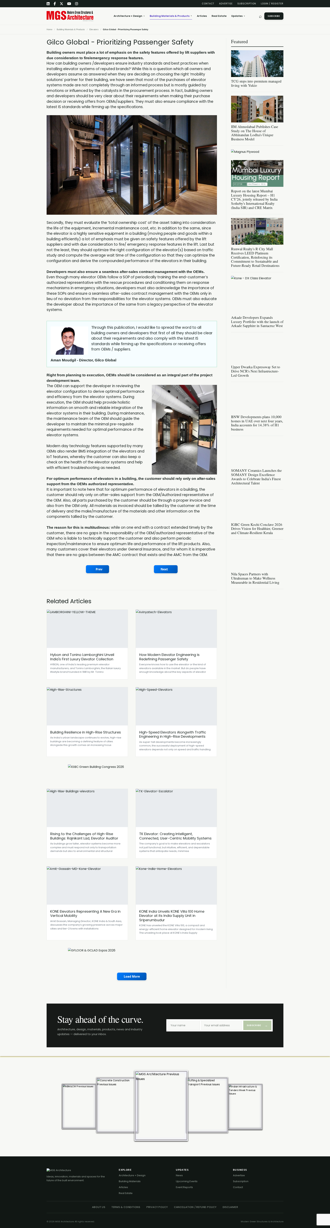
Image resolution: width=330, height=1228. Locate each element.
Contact (208, 3)
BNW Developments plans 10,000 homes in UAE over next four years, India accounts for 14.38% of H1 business (257, 423)
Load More (132, 976)
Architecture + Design (129, 16)
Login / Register (272, 3)
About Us (98, 1207)
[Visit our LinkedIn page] (48, 3)
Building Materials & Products (171, 16)
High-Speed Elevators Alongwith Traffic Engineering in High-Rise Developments (172, 734)
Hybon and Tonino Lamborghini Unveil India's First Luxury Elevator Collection (82, 656)
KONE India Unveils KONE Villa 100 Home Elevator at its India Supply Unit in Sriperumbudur (171, 915)
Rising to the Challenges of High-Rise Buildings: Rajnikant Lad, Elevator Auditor (84, 836)
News (179, 1175)
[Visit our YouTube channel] (69, 3)
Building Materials (130, 1181)
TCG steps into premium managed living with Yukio (256, 83)
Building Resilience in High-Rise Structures (85, 732)
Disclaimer (230, 1207)
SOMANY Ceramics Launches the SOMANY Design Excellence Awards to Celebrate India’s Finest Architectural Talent (256, 476)
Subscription (246, 3)
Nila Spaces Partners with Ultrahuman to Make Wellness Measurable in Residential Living (255, 578)
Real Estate (219, 16)
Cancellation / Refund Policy (195, 1207)
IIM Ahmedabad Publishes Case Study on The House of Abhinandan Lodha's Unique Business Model (254, 133)
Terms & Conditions (126, 1207)
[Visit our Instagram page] (76, 3)
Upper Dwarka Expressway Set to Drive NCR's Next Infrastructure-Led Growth (255, 371)
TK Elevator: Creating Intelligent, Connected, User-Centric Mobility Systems (175, 836)
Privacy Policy (157, 1207)
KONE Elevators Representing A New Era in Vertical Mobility (85, 913)
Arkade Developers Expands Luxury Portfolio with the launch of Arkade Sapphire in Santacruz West (257, 321)
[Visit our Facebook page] (55, 3)
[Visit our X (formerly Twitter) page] (61, 3)
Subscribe (274, 16)
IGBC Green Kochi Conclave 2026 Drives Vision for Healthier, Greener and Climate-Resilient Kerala (257, 528)
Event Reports (184, 1187)
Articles (202, 16)
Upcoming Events (186, 1181)
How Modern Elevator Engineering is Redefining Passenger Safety (169, 656)
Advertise (226, 3)
